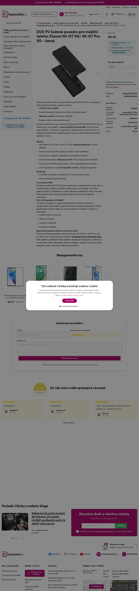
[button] (69, 306)
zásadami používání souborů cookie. (72, 295)
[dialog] (69, 295)
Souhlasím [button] (69, 301)
